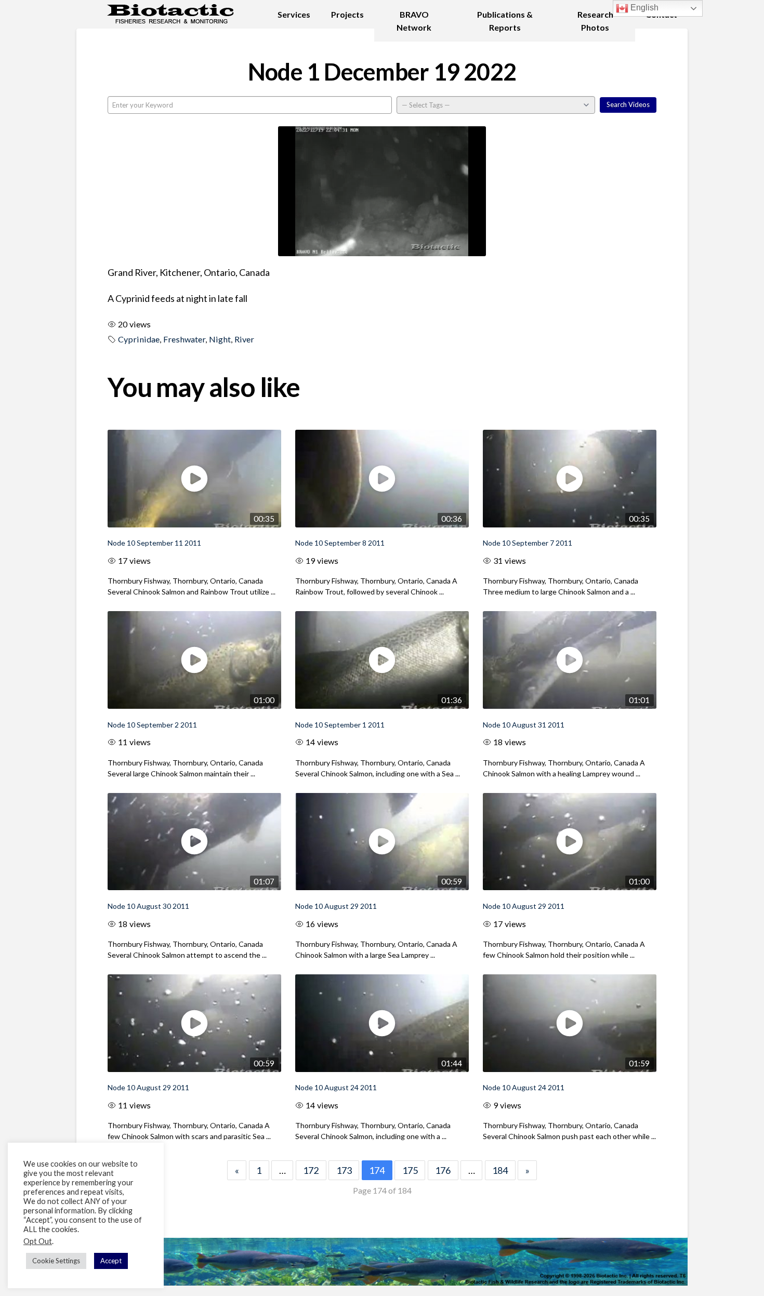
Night (220, 339)
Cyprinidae (139, 339)
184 (500, 1170)
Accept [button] (111, 1261)
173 (344, 1170)
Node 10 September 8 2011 (340, 542)
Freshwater (184, 339)
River (244, 339)
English (643, 7)
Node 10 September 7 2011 (527, 542)
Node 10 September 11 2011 (154, 542)
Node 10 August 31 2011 (523, 724)
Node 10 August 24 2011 (336, 1087)
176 (443, 1170)
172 (311, 1170)
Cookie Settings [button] (56, 1261)
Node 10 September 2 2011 (152, 724)
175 (410, 1170)
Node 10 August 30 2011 (148, 906)
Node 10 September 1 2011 (340, 724)
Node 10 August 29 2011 (336, 906)
